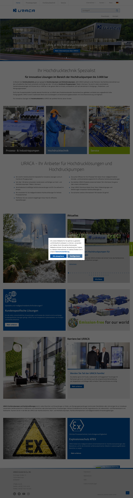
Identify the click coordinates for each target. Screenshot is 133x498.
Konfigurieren (75, 256)
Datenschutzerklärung (62, 252)
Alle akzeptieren (58, 256)
